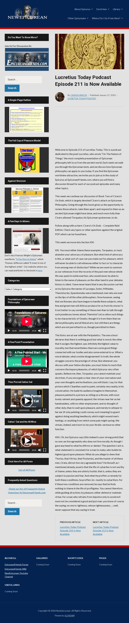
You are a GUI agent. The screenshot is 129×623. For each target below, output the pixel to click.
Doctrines (101, 9)
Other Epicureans (77, 18)
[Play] (8, 330)
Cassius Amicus (78, 95)
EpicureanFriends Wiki (15, 569)
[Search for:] (27, 79)
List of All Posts (27, 470)
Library (116, 9)
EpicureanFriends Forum (16, 564)
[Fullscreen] (44, 330)
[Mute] (39, 330)
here (40, 270)
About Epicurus (82, 9)
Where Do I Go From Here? (106, 18)
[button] (26, 401)
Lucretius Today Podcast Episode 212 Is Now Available (106, 531)
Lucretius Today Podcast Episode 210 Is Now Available (73, 531)
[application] (27, 321)
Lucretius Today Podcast (82, 98)
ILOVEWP (70, 615)
